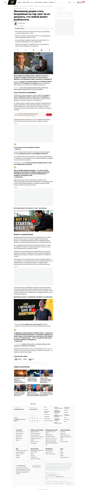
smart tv (62, 483)
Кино (17, 448)
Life (32, 2)
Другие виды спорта (64, 457)
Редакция (46, 409)
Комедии (18, 455)
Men (15, 6)
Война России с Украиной (37, 430)
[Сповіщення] (74, 2)
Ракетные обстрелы (35, 431)
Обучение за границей (35, 458)
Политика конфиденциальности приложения (58, 416)
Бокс (61, 450)
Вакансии (66, 412)
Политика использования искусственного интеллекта (57, 411)
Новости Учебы (34, 448)
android (48, 483)
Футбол (61, 452)
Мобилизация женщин (50, 436)
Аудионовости (19, 438)
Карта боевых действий (36, 433)
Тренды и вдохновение (50, 453)
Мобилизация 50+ (49, 434)
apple (56, 483)
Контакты (66, 410)
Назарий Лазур (21, 23)
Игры (65, 421)
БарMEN (19, 2)
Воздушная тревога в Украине (37, 436)
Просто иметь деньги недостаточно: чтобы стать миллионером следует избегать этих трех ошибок (31, 88)
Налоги (61, 440)
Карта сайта (66, 419)
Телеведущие (46, 416)
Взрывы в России (34, 441)
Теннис (61, 453)
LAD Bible (21, 26)
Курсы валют (63, 433)
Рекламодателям (47, 418)
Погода (17, 440)
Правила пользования (48, 420)
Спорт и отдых (38, 2)
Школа (32, 453)
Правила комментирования (57, 423)
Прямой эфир (19, 435)
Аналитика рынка (49, 450)
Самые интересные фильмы (22, 450)
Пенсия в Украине (64, 441)
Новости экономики (65, 430)
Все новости (19, 430)
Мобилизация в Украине (51, 430)
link (30, 418)
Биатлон (62, 455)
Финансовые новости (64, 435)
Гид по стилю (26, 2)
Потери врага (33, 443)
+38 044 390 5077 (33, 409)
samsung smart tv (70, 483)
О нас (45, 407)
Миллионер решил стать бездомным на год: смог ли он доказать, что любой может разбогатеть (36, 6)
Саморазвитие (34, 457)
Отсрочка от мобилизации (51, 440)
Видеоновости (19, 436)
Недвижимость (49, 448)
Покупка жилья (48, 452)
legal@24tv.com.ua (59, 476)
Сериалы (18, 457)
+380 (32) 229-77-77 (52, 475)
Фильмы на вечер (19, 453)
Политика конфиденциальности (58, 408)
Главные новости (19, 431)
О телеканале (46, 414)
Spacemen (51, 2)
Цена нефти (62, 431)
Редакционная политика (47, 412)
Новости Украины (19, 433)
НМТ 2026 (33, 455)
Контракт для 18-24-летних (51, 438)
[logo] (12, 2)
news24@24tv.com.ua (19, 409)
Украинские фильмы (20, 452)
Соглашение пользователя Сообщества (57, 419)
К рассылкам (36, 466)
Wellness (45, 2)
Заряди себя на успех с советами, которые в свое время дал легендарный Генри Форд (32, 344)
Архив (65, 417)
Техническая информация (66, 408)
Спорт (61, 448)
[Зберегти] (49, 50)
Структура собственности (67, 415)
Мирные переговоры (35, 435)
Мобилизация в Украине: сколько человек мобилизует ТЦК (51, 443)
